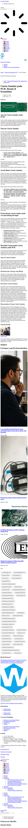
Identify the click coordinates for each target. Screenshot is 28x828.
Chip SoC (5, 578)
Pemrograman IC (7, 627)
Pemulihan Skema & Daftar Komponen (17, 783)
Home (2, 72)
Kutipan (5, 724)
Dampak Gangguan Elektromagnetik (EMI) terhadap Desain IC (12, 561)
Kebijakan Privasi (5, 749)
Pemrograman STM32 (8, 630)
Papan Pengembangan (8, 612)
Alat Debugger (6, 572)
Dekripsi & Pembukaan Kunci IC (16, 779)
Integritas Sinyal (7, 586)
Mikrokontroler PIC (8, 604)
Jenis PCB (18, 586)
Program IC (21, 632)
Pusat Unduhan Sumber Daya (15, 790)
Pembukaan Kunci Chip (9, 618)
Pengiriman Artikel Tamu (9, 721)
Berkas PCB (6, 575)
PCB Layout (6, 615)
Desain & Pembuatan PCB (11, 72)
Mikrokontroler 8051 (8, 598)
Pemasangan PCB (17, 615)
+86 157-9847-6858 (14, 6)
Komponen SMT (20, 592)
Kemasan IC (6, 589)
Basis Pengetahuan (8, 787)
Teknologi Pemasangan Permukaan (11, 650)
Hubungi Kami (7, 710)
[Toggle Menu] (25, 60)
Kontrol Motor (21, 595)
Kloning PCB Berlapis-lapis (15, 782)
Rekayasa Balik (7, 638)
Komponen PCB (7, 592)
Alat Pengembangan (19, 572)
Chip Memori (17, 575)
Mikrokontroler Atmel (8, 601)
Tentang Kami (7, 709)
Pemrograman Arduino (8, 624)
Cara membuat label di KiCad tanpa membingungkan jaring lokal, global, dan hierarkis (13, 430)
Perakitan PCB (22, 630)
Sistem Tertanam (20, 641)
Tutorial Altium (7, 653)
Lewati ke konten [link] (5, 1)
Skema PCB (6, 644)
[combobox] (7, 9)
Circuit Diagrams (16, 578)
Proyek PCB (6, 635)
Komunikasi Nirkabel (8, 595)
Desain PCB (6, 581)
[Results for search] (14, 23)
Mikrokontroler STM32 (9, 609)
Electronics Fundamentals (9, 584)
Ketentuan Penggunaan (6, 751)
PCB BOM (21, 612)
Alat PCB (6, 786)
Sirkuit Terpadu (7, 641)
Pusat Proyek (7, 722)
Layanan (6, 777)
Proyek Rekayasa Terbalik (14, 785)
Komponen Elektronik (19, 589)
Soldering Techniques (8, 647)
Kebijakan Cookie (5, 754)
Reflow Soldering (18, 635)
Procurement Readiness (8, 632)
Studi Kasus (6, 778)
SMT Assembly (18, 644)
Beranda (6, 775)
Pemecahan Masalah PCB (9, 621)
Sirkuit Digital (19, 638)
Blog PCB (10, 789)
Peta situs (3, 756)
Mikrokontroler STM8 (8, 607)
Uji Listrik (18, 653)
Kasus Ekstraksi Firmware (14, 781)
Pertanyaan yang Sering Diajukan (11, 720)
